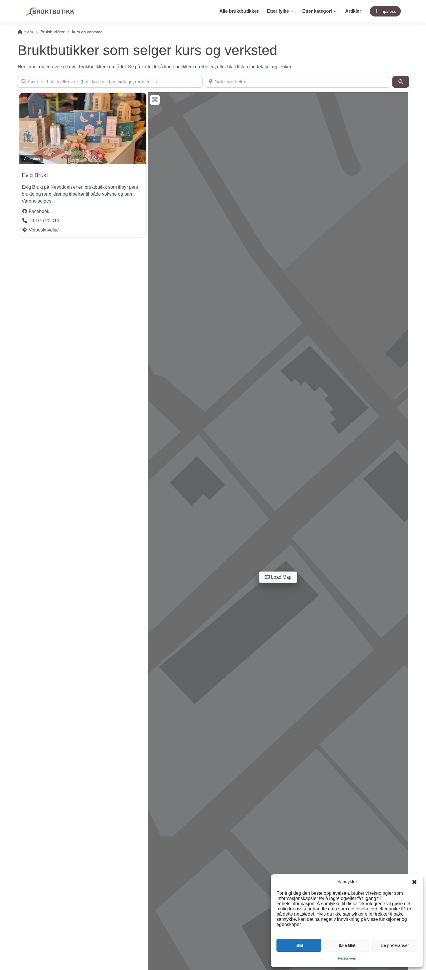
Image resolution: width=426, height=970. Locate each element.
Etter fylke (278, 11)
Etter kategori (317, 11)
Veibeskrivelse (44, 229)
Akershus (32, 159)
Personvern (347, 958)
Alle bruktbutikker (238, 11)
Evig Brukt (35, 175)
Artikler (353, 11)
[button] (414, 882)
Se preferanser (395, 945)
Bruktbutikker (53, 32)
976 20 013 (47, 220)
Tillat (299, 945)
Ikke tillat (347, 945)
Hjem (27, 32)
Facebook (39, 211)
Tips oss (388, 11)
